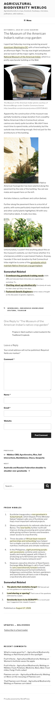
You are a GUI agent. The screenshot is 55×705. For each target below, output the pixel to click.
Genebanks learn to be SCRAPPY (22, 600)
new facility (25, 528)
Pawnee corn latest (22, 683)
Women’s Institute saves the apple (19, 661)
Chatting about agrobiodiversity (21, 285)
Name (7, 395)
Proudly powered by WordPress (17, 699)
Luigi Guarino (31, 30)
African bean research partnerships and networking (28, 540)
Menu (28, 20)
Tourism (22, 310)
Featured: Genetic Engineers (19, 291)
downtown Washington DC (16, 47)
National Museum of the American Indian (22, 57)
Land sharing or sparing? (18, 593)
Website (8, 421)
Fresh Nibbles (13, 508)
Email (7, 408)
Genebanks (13, 308)
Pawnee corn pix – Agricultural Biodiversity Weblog (27, 674)
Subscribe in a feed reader (16, 630)
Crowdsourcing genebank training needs (25, 275)
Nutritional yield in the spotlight (28, 654)
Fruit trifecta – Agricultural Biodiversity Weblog (25, 659)
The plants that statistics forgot (22, 587)
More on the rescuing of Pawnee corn (23, 677)
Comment (9, 359)
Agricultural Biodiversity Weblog (25, 5)
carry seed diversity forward (24, 567)
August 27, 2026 (23, 608)
